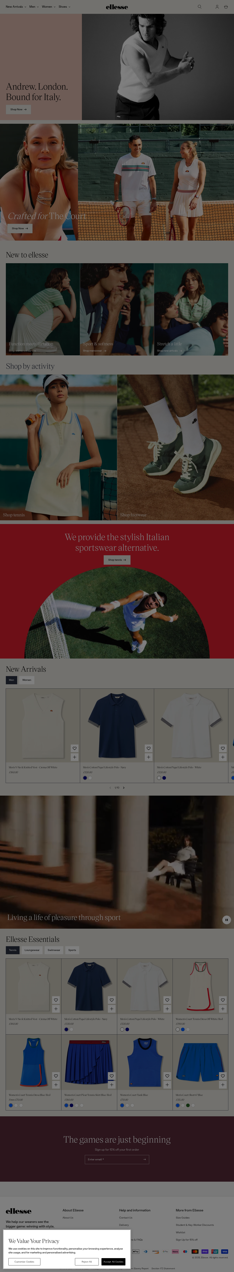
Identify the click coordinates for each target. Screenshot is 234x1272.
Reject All (87, 1262)
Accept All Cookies (113, 1262)
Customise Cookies (24, 1262)
